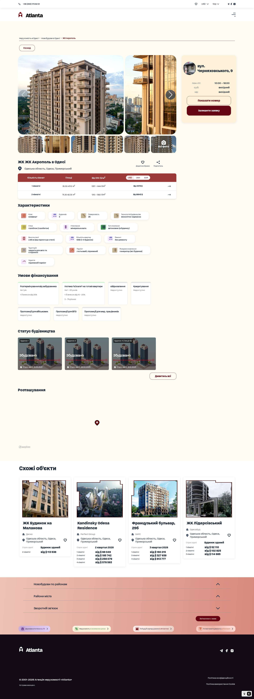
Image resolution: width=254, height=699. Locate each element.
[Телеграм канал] (229, 4)
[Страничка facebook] (227, 651)
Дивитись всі (163, 376)
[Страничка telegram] (221, 651)
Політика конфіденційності (220, 678)
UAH (138, 178)
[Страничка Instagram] (234, 4)
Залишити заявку (209, 110)
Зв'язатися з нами (208, 619)
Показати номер (209, 100)
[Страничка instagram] (232, 651)
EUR (146, 178)
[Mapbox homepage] (24, 447)
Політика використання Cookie (220, 684)
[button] (97, 423)
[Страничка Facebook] (231, 4)
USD (130, 177)
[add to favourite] (196, 4)
